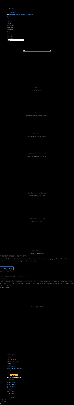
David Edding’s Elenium (14, 368)
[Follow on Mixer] (47, 263)
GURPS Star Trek (12, 364)
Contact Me (7, 268)
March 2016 (11, 384)
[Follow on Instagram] (34, 263)
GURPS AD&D (11, 366)
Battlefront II (10, 373)
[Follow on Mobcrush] (51, 263)
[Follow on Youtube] (43, 263)
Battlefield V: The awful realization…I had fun (17, 276)
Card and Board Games (37, 193)
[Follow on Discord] (30, 263)
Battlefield (37, 133)
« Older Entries (4, 287)
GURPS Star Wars (12, 362)
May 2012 (10, 389)
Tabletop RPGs (37, 251)
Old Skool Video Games (37, 154)
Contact (9, 34)
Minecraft (37, 87)
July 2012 (10, 387)
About (9, 19)
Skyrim (37, 113)
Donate (9, 36)
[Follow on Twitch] (22, 263)
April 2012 (10, 391)
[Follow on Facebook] (39, 263)
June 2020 (10, 382)
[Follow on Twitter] (26, 263)
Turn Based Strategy (37, 218)
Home (9, 17)
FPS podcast (16, 373)
